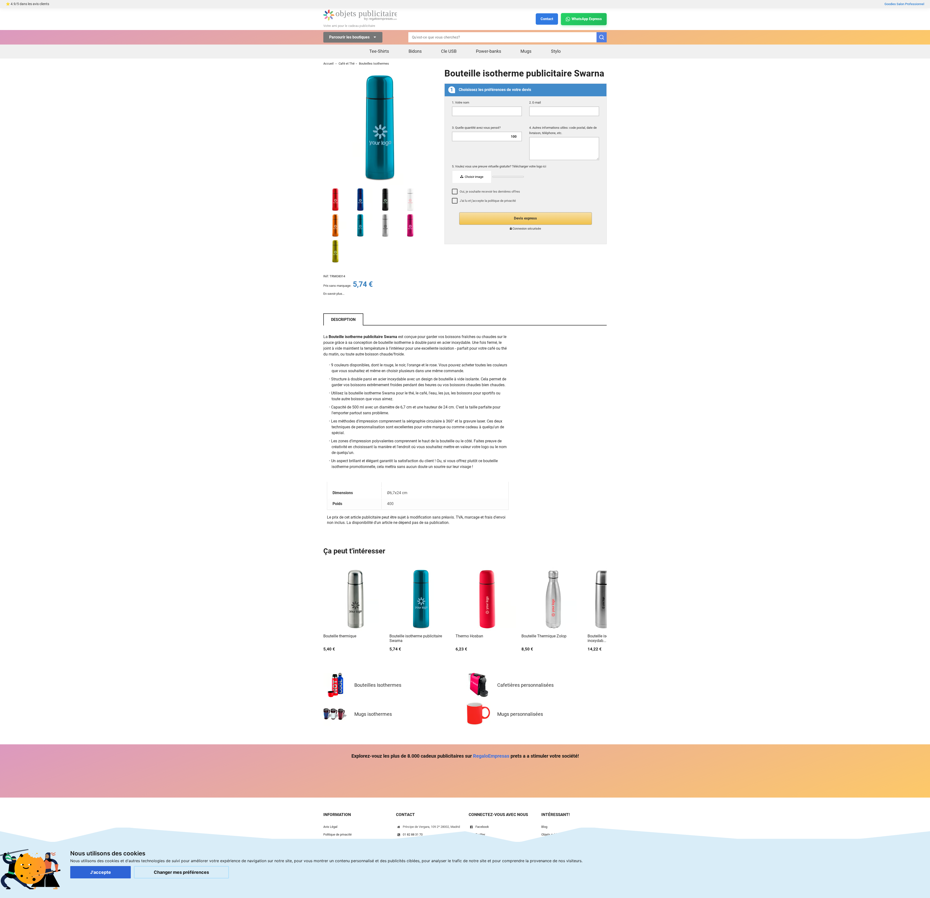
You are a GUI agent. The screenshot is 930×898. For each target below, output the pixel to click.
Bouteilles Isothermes (374, 63)
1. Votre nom (461, 102)
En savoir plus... (333, 293)
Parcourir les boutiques (350, 37)
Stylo (556, 51)
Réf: (326, 276)
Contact (547, 19)
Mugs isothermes (373, 714)
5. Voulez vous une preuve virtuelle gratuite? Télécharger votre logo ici (499, 166)
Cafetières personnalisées (525, 685)
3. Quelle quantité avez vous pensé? (476, 127)
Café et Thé (347, 63)
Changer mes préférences (181, 872)
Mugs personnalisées (520, 714)
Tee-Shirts (379, 51)
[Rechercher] (602, 37)
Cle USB (449, 51)
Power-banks (488, 51)
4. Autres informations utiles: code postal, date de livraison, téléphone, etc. (563, 130)
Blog (544, 827)
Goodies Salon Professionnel (904, 4)
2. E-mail (535, 102)
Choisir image (473, 177)
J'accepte (100, 872)
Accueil (328, 63)
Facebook (482, 827)
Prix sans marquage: (337, 285)
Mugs (525, 51)
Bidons (415, 51)
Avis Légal (330, 827)
